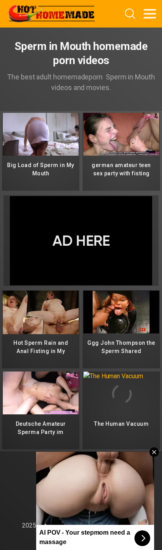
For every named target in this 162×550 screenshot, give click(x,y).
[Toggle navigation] (150, 13)
